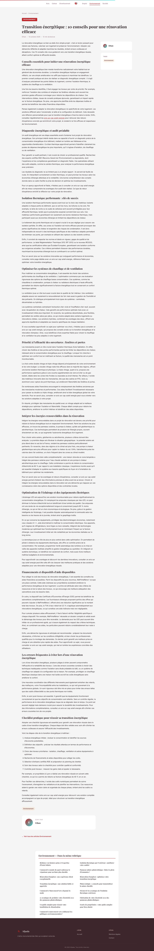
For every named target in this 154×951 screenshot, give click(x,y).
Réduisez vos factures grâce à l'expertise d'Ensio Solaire (54, 864)
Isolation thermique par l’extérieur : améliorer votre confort (97, 864)
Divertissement (64, 3)
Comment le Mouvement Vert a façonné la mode (55, 892)
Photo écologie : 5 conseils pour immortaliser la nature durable (96, 885)
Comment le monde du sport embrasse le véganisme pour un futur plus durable (55, 871)
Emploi (84, 3)
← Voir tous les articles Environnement (36, 836)
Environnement (95, 3)
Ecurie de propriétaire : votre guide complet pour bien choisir (96, 906)
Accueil (24, 13)
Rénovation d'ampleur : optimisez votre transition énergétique (94, 878)
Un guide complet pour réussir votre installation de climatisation (53, 906)
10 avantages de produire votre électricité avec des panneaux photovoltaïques (57, 899)
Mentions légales (114, 934)
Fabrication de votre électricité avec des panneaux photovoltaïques (94, 899)
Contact (111, 938)
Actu (47, 3)
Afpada (25, 931)
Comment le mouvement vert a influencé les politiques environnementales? (56, 913)
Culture (54, 3)
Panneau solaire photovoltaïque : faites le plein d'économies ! (97, 871)
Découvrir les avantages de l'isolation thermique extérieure (93, 892)
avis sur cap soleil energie (54, 118)
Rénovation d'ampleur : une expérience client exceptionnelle (56, 878)
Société (105, 3)
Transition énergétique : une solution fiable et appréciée (56, 885)
